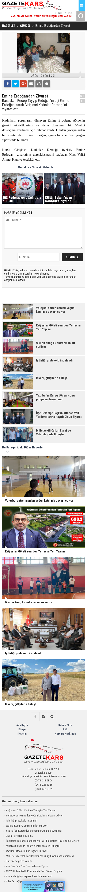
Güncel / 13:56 (41, 14)
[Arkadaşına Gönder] (31, 83)
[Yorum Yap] (46, 83)
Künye (22, 729)
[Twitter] (15, 83)
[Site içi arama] (52, 716)
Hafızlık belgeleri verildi (19, 861)
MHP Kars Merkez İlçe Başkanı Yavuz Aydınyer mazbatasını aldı (40, 856)
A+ (82, 96)
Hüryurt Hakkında (65, 733)
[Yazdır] (38, 83)
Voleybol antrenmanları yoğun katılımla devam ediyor (34, 815)
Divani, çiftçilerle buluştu (19, 835)
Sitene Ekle (65, 725)
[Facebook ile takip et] (35, 716)
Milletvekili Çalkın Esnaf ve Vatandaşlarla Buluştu (33, 845)
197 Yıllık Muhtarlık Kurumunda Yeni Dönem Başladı (34, 871)
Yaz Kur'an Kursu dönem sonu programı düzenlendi (34, 830)
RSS (65, 729)
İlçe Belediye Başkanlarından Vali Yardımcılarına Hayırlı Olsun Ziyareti (43, 840)
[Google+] (23, 83)
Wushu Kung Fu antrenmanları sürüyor (27, 825)
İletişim (22, 733)
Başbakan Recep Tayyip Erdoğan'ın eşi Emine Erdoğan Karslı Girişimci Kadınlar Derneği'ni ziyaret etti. (35, 105)
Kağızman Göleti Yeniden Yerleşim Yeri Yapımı (31, 810)
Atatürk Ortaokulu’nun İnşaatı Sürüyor (26, 851)
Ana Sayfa (22, 725)
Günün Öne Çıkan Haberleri (20, 801)
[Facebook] (7, 83)
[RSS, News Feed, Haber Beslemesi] (43, 716)
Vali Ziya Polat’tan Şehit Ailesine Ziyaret (27, 866)
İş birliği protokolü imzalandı (21, 820)
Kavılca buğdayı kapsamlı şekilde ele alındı (29, 876)
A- (82, 101)
